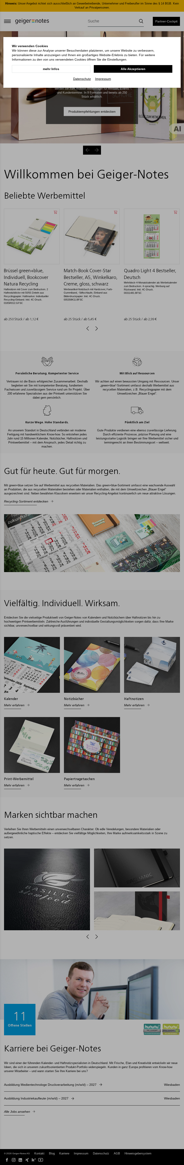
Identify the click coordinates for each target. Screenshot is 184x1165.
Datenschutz (82, 79)
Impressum (103, 79)
